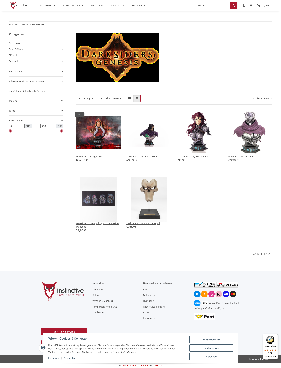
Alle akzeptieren (211, 339)
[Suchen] (233, 5)
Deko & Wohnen (17, 49)
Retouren (97, 295)
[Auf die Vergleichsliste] (107, 115)
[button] (129, 98)
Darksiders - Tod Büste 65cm (142, 156)
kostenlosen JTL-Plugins (135, 365)
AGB (145, 289)
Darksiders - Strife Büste (240, 156)
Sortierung (85, 98)
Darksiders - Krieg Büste (89, 156)
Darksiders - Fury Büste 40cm (192, 156)
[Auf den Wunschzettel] (115, 115)
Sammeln (14, 61)
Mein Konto (98, 289)
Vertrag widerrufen (64, 331)
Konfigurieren (211, 348)
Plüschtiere (15, 55)
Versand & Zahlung (102, 300)
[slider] (10, 131)
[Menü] (276, 336)
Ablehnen (211, 356)
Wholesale (98, 312)
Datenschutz (70, 358)
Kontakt (147, 312)
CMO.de (158, 365)
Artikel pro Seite (109, 98)
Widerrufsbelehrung (154, 306)
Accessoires (15, 43)
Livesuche (148, 300)
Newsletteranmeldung (104, 306)
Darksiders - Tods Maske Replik (143, 223)
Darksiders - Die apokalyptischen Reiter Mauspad (97, 225)
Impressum (54, 358)
